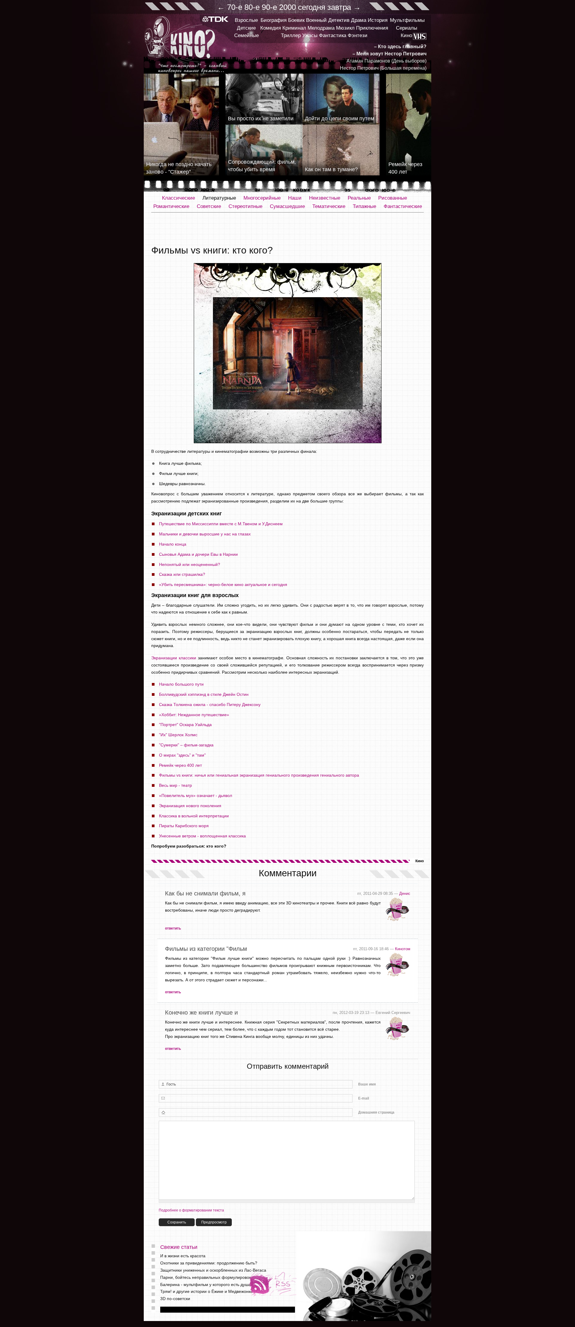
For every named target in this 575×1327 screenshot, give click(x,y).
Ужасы (309, 35)
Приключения (372, 28)
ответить (173, 928)
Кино (406, 35)
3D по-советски (175, 1298)
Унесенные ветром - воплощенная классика (202, 835)
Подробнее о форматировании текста (191, 1210)
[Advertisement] (287, 228)
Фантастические (403, 206)
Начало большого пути (181, 684)
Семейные (246, 35)
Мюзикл (345, 28)
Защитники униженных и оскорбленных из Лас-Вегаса (213, 1270)
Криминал (294, 28)
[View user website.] (397, 921)
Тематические (328, 206)
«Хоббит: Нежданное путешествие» (194, 714)
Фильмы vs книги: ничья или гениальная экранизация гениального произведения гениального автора (259, 775)
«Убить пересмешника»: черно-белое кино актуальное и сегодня (223, 584)
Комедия (270, 28)
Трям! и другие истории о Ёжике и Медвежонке (206, 1291)
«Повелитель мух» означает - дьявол (195, 795)
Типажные (364, 206)
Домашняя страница (376, 1112)
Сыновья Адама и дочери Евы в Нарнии (198, 554)
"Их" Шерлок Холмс (178, 734)
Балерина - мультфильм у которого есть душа (205, 1284)
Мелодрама (321, 28)
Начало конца (172, 544)
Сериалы (406, 28)
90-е (269, 7)
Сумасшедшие (287, 206)
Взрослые (246, 20)
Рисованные (392, 198)
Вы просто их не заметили (260, 119)
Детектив (338, 20)
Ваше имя (367, 1084)
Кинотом (402, 949)
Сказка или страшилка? (182, 574)
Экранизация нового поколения (190, 805)
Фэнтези (357, 35)
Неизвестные (324, 198)
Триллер (291, 35)
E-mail (363, 1098)
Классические (178, 198)
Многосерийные (262, 198)
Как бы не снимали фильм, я (205, 893)
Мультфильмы (407, 20)
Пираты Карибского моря (184, 825)
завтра (339, 7)
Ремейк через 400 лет (180, 765)
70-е (234, 7)
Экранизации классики (173, 657)
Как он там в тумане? (331, 169)
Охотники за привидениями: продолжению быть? (208, 1263)
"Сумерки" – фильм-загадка (186, 745)
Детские (246, 28)
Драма (358, 20)
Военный (316, 20)
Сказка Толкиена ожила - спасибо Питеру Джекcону (210, 704)
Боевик (296, 20)
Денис (404, 893)
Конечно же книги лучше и (201, 1012)
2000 (287, 7)
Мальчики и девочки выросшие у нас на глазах (205, 534)
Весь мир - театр (175, 785)
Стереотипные (245, 206)
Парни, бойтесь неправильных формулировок (205, 1277)
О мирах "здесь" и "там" (182, 755)
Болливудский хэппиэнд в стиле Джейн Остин (204, 694)
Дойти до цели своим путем (339, 119)
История (378, 20)
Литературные (219, 198)
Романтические (171, 206)
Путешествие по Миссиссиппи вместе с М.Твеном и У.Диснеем (221, 523)
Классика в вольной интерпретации (194, 815)
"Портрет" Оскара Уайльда (185, 724)
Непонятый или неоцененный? (189, 564)
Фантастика (332, 35)
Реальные (359, 198)
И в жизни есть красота (182, 1255)
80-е (252, 7)
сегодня (311, 7)
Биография (274, 20)
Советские (209, 206)
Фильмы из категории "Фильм (206, 948)
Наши (295, 198)
